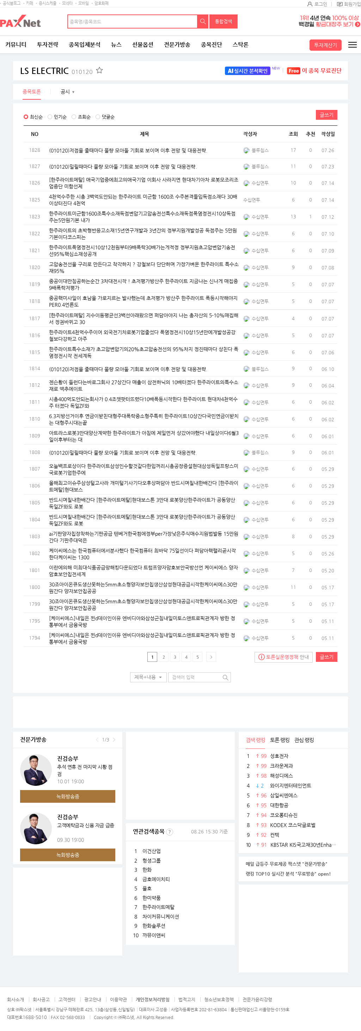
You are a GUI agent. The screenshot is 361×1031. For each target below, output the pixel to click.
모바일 (83, 3)
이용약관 (118, 999)
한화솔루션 (153, 925)
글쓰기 (327, 115)
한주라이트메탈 (158, 907)
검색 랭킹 (255, 740)
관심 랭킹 (304, 740)
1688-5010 (35, 1017)
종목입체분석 (84, 44)
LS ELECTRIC (56, 71)
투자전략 (47, 44)
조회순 (84, 116)
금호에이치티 (156, 879)
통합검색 (223, 21)
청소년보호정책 (219, 999)
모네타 (67, 3)
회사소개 (15, 999)
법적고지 (186, 999)
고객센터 (67, 999)
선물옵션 (142, 44)
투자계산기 (325, 45)
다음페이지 (211, 657)
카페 (29, 3)
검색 (203, 21)
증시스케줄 (47, 3)
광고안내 (92, 999)
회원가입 (352, 4)
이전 (97, 740)
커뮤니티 (15, 44)
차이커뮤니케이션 (160, 916)
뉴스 (116, 44)
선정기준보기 (169, 832)
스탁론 (241, 44)
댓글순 (108, 116)
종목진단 (211, 44)
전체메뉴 (352, 45)
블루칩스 (260, 150)
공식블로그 (11, 3)
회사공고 (41, 999)
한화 (147, 869)
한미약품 (151, 898)
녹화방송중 (67, 796)
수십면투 (260, 183)
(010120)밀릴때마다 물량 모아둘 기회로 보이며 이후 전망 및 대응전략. (123, 166)
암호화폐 (101, 3)
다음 (114, 740)
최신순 (36, 116)
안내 (287, 657)
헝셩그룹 (151, 860)
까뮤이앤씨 (153, 935)
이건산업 (151, 851)
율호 (147, 888)
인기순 (60, 116)
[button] (148, 677)
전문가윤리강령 (257, 999)
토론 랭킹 (279, 740)
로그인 (320, 4)
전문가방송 (177, 44)
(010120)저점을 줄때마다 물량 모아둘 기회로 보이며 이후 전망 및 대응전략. (128, 150)
